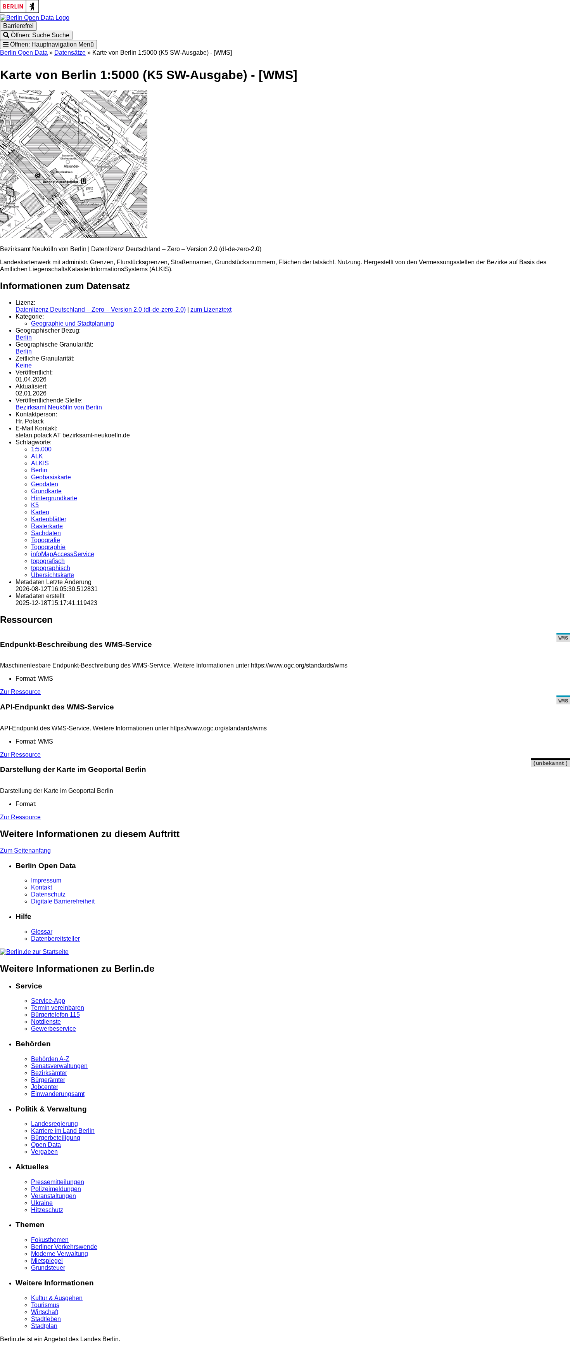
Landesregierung (54, 1123)
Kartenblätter (48, 519)
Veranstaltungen (53, 1196)
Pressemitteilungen (57, 1182)
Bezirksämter (49, 1073)
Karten (40, 512)
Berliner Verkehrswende (64, 1246)
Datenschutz (48, 894)
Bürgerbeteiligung (55, 1137)
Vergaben (44, 1151)
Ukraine (42, 1203)
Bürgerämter (48, 1080)
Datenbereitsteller (55, 938)
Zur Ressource (20, 691)
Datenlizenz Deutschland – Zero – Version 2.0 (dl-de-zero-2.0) (101, 309)
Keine (24, 365)
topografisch (48, 561)
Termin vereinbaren (57, 1007)
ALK (37, 456)
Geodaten (44, 484)
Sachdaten (46, 533)
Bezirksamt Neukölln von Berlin (59, 407)
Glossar (41, 931)
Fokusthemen (50, 1239)
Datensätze (70, 52)
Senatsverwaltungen (59, 1066)
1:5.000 (41, 449)
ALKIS (40, 463)
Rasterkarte (47, 526)
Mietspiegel (47, 1260)
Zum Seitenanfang (25, 850)
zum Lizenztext (210, 309)
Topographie (48, 547)
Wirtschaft (44, 1312)
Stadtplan (44, 1326)
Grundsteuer (48, 1267)
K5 (35, 505)
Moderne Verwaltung (59, 1253)
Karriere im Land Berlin (63, 1130)
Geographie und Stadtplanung (72, 323)
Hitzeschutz (47, 1210)
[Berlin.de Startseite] (34, 951)
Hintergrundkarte (54, 498)
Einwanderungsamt (58, 1094)
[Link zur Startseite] (34, 17)
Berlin (24, 337)
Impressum (46, 880)
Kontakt (41, 887)
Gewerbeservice (53, 1028)
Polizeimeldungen (56, 1189)
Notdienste (46, 1021)
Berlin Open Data (24, 52)
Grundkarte (46, 491)
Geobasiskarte (51, 477)
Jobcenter (44, 1087)
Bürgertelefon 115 (55, 1014)
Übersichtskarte (52, 575)
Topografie (45, 540)
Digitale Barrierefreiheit (63, 901)
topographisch (50, 568)
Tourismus (45, 1305)
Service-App (48, 1000)
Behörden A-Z (50, 1059)
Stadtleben (46, 1319)
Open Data (46, 1144)
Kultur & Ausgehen (57, 1298)
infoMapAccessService (62, 554)
